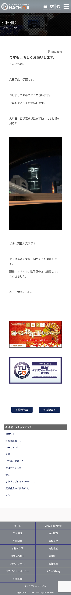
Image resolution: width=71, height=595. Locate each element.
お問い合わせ (17, 555)
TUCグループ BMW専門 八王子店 (15, 6)
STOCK (45, 6)
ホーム (17, 525)
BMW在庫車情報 (53, 525)
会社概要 (53, 563)
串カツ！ (10, 433)
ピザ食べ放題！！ (14, 461)
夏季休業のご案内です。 (17, 488)
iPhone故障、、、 (13, 440)
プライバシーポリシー (17, 571)
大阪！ (8, 454)
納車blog (17, 578)
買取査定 (53, 540)
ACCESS (52, 6)
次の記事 (48, 410)
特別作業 (53, 548)
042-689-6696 (58, 6)
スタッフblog (53, 571)
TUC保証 (17, 533)
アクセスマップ (18, 563)
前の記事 (22, 410)
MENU (66, 6)
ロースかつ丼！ (13, 447)
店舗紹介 (53, 555)
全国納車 (17, 540)
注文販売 (53, 533)
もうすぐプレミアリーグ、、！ (20, 481)
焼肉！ (8, 474)
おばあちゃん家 (13, 467)
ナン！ (8, 495)
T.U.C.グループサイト (35, 586)
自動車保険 (17, 548)
